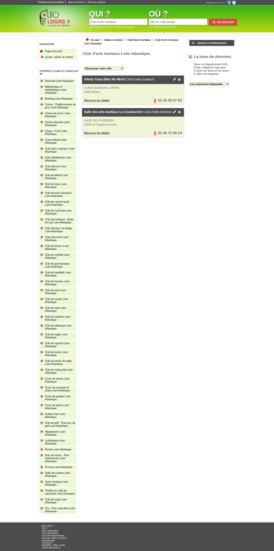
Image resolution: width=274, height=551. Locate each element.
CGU (44, 528)
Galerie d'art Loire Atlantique (55, 415)
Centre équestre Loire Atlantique (57, 124)
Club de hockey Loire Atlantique (57, 283)
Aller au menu (75, 2)
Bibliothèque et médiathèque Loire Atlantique (55, 89)
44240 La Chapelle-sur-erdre (100, 124)
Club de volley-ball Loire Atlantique (59, 371)
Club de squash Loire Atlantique (57, 345)
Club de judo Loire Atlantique (55, 292)
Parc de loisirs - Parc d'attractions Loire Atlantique (57, 458)
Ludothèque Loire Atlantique (55, 442)
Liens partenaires (50, 533)
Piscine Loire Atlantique (58, 467)
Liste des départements (53, 535)
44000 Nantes (92, 91)
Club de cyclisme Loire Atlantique (58, 212)
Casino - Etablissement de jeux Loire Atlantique (60, 106)
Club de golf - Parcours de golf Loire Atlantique (60, 424)
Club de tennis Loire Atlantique (56, 354)
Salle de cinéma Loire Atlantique (57, 474)
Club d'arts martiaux (119, 79)
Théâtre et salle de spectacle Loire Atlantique (60, 492)
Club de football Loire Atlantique (57, 256)
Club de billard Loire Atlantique (56, 177)
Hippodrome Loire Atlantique (55, 433)
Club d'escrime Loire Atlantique (56, 239)
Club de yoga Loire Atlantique (56, 501)
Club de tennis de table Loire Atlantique (58, 362)
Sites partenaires (50, 530)
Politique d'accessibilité (51, 2)
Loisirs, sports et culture (59, 56)
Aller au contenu (97, 2)
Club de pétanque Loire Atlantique (58, 327)
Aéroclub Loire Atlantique (59, 80)
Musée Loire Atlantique (58, 449)
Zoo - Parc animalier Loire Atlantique (60, 510)
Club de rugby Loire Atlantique (56, 336)
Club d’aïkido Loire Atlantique (55, 141)
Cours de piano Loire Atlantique (57, 407)
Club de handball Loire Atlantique (58, 274)
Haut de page (48, 540)
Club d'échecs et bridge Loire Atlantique (58, 230)
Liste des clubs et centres (54, 538)
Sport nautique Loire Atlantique (56, 483)
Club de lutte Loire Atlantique (55, 309)
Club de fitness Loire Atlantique (57, 247)
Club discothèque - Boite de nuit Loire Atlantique (59, 221)
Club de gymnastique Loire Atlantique (57, 265)
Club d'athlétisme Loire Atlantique (58, 159)
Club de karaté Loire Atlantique (56, 301)
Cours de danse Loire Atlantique (57, 380)
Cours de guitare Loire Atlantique (57, 398)
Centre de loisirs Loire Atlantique (57, 115)
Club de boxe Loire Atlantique (56, 186)
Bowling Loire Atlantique (59, 98)
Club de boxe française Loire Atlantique (58, 194)
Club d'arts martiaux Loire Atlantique (59, 150)
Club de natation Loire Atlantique (57, 318)
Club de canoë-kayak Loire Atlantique (57, 203)
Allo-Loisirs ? (48, 526)
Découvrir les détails (97, 100)
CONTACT (47, 543)
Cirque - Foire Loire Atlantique (56, 132)
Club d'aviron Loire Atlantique (55, 168)
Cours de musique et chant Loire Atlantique (57, 389)
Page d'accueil (53, 51)
